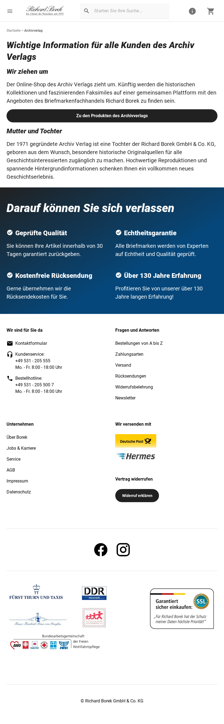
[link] (45, 11)
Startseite (13, 31)
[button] (10, 11)
